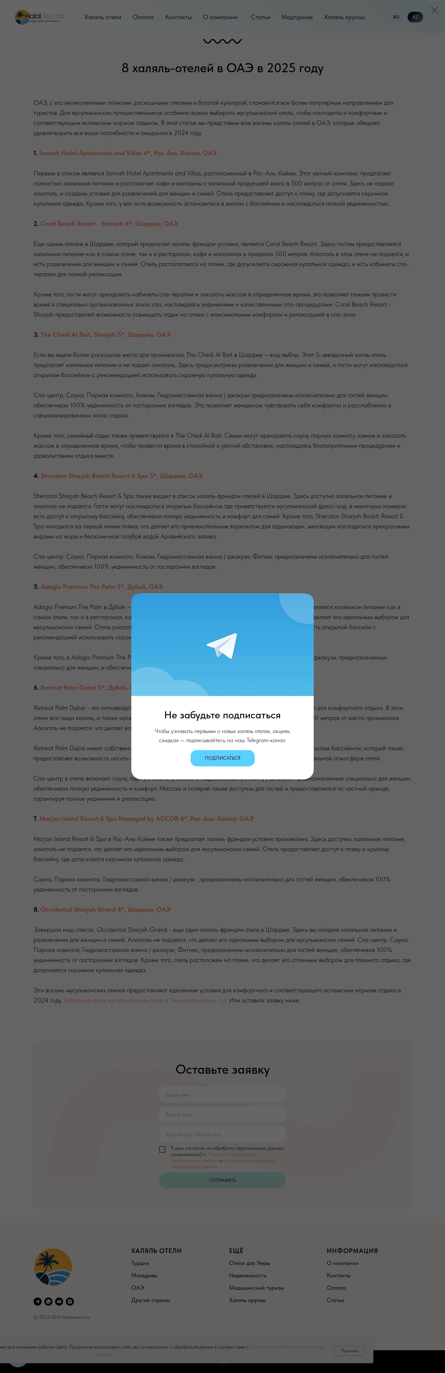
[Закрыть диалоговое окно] (435, 10)
